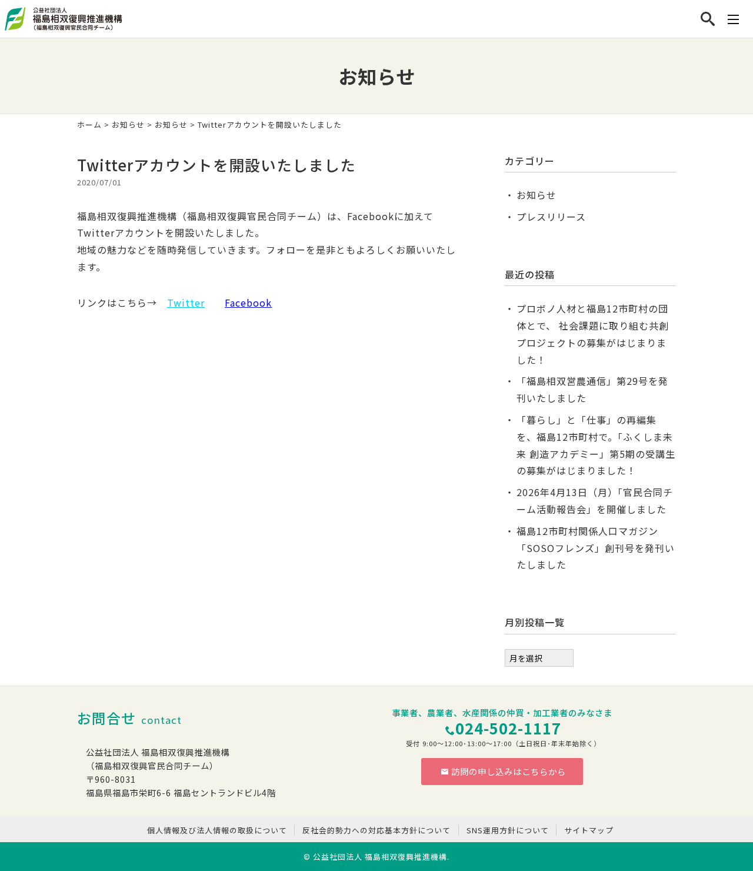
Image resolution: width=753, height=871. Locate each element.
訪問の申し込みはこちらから (508, 771)
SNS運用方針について (508, 830)
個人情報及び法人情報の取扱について (217, 830)
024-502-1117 (508, 728)
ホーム (89, 124)
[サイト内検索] (708, 19)
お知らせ (128, 124)
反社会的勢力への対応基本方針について (376, 830)
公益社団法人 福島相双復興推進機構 (380, 856)
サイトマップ (589, 830)
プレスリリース (551, 217)
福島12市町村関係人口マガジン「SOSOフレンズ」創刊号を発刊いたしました (596, 548)
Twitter (186, 302)
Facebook (248, 302)
